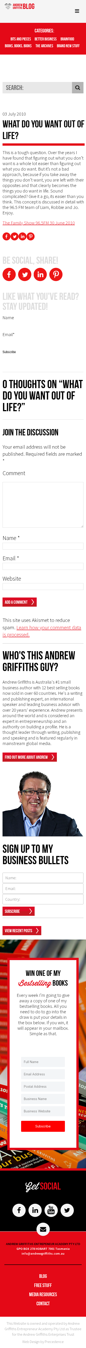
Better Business (46, 39)
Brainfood (67, 39)
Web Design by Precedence (43, 1341)
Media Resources (43, 1294)
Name (11, 538)
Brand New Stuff (68, 46)
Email (11, 558)
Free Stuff (43, 1285)
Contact (43, 1303)
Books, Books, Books (18, 46)
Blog (43, 1276)
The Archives (44, 46)
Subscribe (12, 911)
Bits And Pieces (21, 39)
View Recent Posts (18, 930)
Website (12, 578)
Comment (14, 473)
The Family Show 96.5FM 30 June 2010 (39, 223)
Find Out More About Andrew (26, 757)
